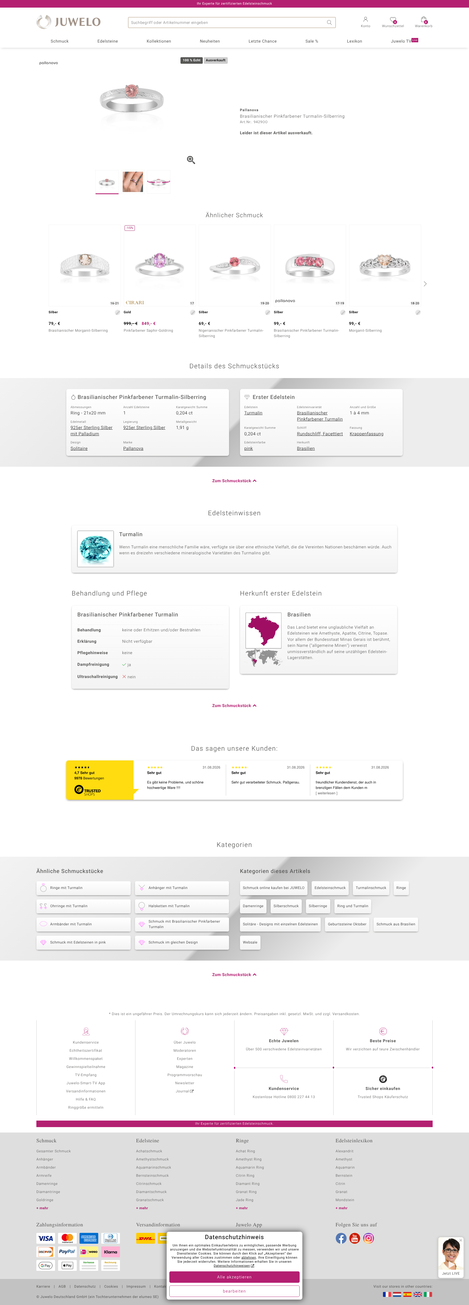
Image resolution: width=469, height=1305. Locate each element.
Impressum (136, 1286)
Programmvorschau (184, 1075)
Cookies (111, 1286)
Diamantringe (48, 1192)
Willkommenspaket (86, 1058)
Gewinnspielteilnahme (85, 1067)
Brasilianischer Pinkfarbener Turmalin (320, 416)
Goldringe (44, 1200)
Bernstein (344, 1175)
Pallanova (133, 448)
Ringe (401, 888)
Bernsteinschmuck (152, 1175)
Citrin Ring (245, 1175)
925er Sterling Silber (144, 427)
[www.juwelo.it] (428, 1294)
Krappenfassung (367, 434)
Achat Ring (245, 1151)
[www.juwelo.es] (407, 1294)
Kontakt (160, 1286)
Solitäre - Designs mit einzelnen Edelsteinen (280, 924)
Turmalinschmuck (371, 888)
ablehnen (249, 1257)
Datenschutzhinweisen (232, 1266)
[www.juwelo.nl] (397, 1294)
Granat (342, 1192)
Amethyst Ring (249, 1159)
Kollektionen (159, 41)
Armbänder (46, 1167)
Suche (330, 22)
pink (248, 448)
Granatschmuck (150, 1200)
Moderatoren (184, 1050)
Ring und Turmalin (353, 906)
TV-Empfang (86, 1075)
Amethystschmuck (152, 1159)
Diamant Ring (248, 1183)
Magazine (184, 1067)
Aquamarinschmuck (154, 1167)
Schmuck (60, 41)
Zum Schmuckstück (231, 481)
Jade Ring (244, 1200)
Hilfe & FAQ (86, 1099)
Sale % (312, 41)
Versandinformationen (86, 1091)
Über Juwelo (185, 1042)
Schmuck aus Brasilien (395, 924)
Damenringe (253, 906)
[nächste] (424, 283)
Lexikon (354, 41)
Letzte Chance (263, 41)
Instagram (368, 1238)
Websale (250, 942)
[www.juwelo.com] (418, 1294)
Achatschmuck (149, 1151)
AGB (62, 1286)
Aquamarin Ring (250, 1167)
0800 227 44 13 (301, 1097)
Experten (185, 1058)
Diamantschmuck (151, 1192)
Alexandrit (345, 1151)
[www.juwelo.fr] (387, 1294)
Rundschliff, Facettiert (320, 434)
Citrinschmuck (149, 1183)
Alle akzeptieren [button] (234, 1277)
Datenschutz (85, 1286)
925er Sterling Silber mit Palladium (92, 430)
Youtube (354, 1238)
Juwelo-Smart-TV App (85, 1083)
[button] (365, 22)
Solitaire (79, 448)
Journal (182, 1091)
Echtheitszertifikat (85, 1050)
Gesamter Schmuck (53, 1151)
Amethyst (344, 1159)
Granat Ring (246, 1192)
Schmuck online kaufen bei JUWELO (274, 888)
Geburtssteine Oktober (347, 924)
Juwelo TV (404, 41)
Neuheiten (210, 41)
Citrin (341, 1183)
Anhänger (44, 1159)
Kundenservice (86, 1042)
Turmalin (253, 413)
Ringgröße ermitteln (85, 1107)
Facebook (341, 1238)
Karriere (43, 1286)
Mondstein (345, 1200)
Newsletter (185, 1083)
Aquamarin (345, 1167)
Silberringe (318, 906)
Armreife (44, 1175)
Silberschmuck (286, 906)
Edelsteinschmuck (330, 888)
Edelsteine (107, 41)
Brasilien (306, 448)
